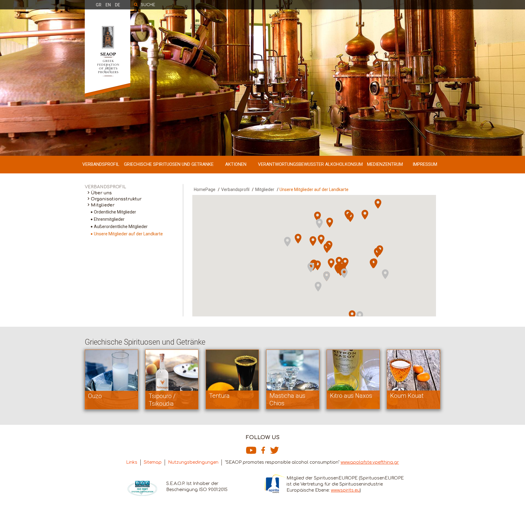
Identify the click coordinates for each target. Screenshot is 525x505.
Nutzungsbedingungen (193, 462)
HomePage (204, 189)
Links (131, 462)
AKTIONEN (235, 164)
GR (98, 4)
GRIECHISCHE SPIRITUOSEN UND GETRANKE (169, 164)
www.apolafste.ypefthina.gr (370, 462)
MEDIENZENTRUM (385, 164)
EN (108, 4)
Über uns (101, 193)
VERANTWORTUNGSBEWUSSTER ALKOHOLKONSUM (310, 164)
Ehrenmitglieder (109, 219)
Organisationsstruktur (116, 199)
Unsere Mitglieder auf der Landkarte (128, 233)
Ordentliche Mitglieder (115, 212)
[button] (323, 289)
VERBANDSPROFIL (100, 164)
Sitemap (153, 462)
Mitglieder (103, 205)
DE (117, 4)
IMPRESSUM (425, 164)
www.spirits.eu (345, 490)
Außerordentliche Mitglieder (121, 226)
